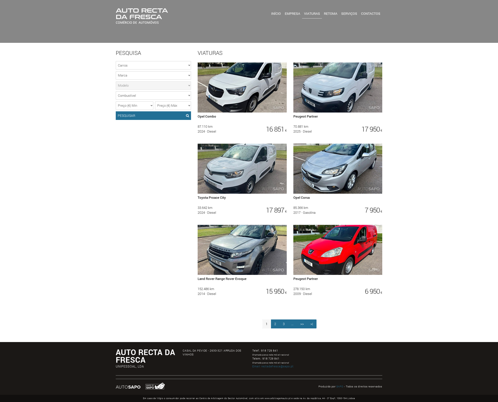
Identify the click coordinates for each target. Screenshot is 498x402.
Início (276, 13)
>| (311, 324)
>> (302, 324)
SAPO (339, 386)
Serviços (349, 13)
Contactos (370, 13)
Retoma (330, 13)
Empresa (292, 13)
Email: (272, 366)
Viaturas (312, 13)
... (292, 324)
